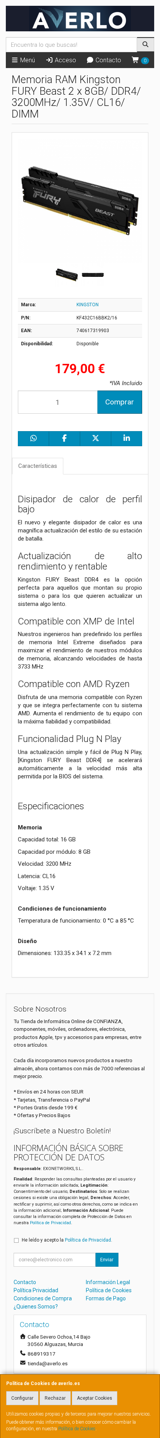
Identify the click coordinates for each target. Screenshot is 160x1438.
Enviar (106, 1259)
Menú (27, 60)
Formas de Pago (106, 1298)
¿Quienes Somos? (36, 1306)
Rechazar (55, 1398)
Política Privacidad (36, 1290)
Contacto (107, 60)
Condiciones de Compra (43, 1298)
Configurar (22, 1398)
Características (37, 465)
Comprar (119, 401)
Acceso (64, 60)
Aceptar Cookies (94, 1398)
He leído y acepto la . (67, 1240)
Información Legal (108, 1282)
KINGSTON (88, 304)
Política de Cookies (77, 1428)
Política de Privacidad (50, 1222)
